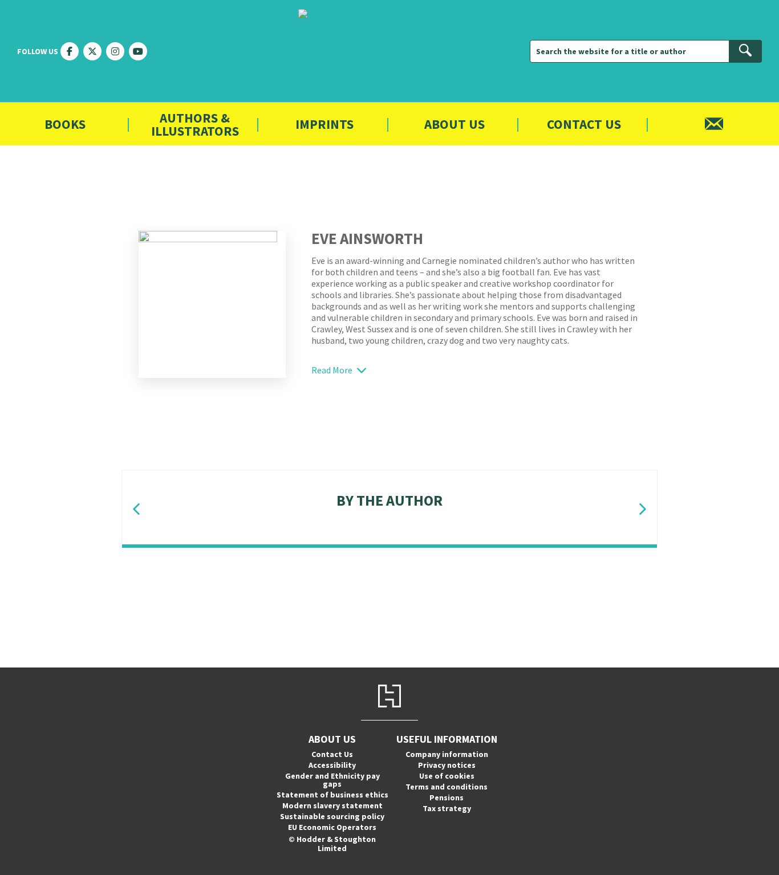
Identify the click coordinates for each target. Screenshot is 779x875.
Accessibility (332, 765)
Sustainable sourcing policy (332, 816)
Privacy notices (447, 765)
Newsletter (713, 124)
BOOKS (65, 124)
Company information (446, 754)
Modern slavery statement (332, 805)
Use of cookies (446, 776)
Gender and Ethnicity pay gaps (332, 780)
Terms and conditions (446, 787)
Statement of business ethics (332, 794)
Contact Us (584, 124)
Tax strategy (447, 808)
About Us (454, 124)
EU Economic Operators (332, 827)
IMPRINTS (324, 124)
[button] (136, 509)
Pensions (446, 797)
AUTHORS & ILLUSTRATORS (195, 124)
